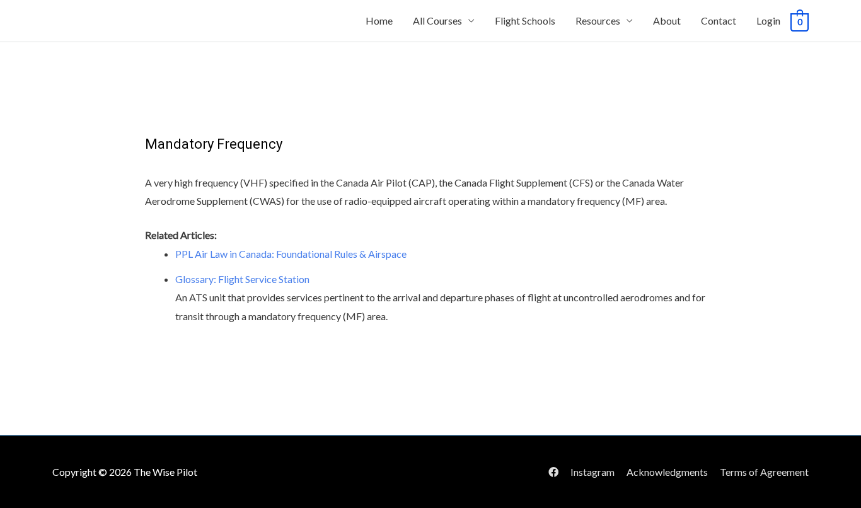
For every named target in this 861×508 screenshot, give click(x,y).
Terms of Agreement (764, 472)
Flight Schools (525, 20)
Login (768, 20)
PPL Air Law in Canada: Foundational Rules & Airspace (291, 254)
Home (379, 20)
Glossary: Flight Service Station (242, 279)
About (667, 20)
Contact (718, 20)
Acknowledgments (667, 472)
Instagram (592, 472)
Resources (597, 20)
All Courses (437, 20)
